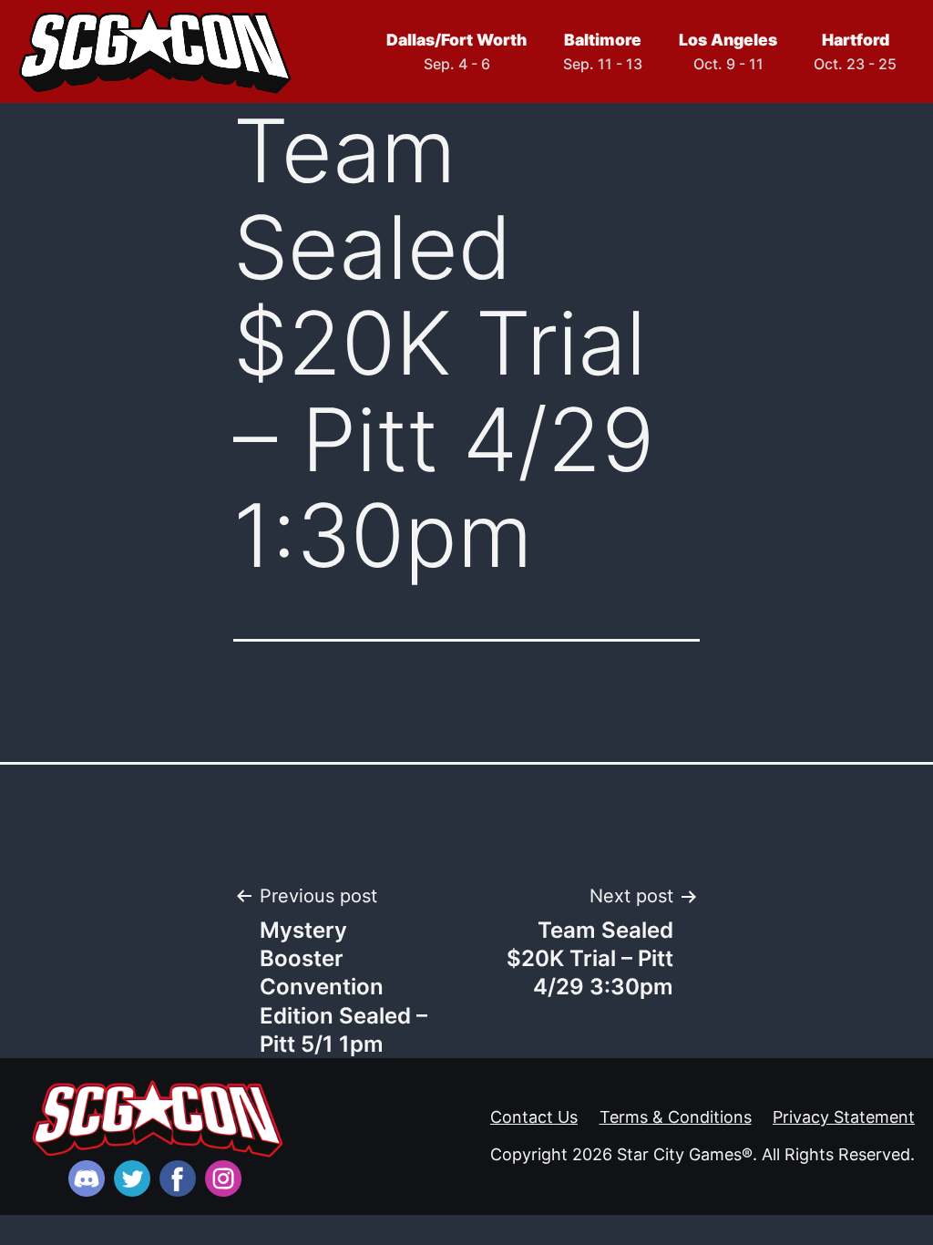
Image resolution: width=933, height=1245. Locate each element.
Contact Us (534, 1117)
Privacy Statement (844, 1117)
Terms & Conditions (676, 1117)
